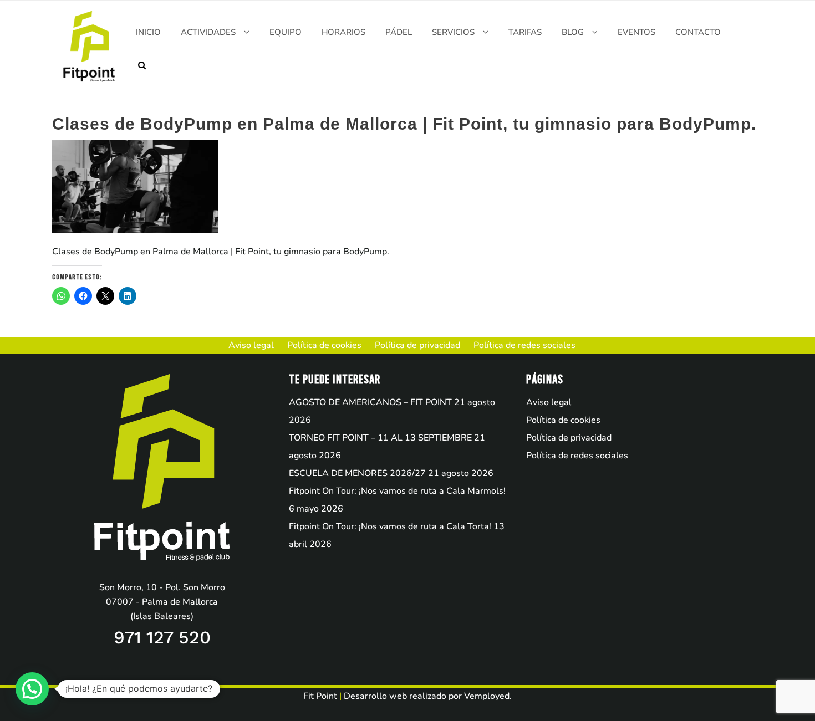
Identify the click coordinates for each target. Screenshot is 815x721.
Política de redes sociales (577, 455)
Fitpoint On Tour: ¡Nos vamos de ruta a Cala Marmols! (397, 491)
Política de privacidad (569, 438)
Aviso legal (549, 402)
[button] (32, 688)
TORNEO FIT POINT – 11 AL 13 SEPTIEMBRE (380, 438)
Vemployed (487, 696)
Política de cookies (563, 420)
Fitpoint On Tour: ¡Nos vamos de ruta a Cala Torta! (390, 526)
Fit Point (320, 696)
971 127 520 (162, 637)
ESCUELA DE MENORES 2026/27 (357, 473)
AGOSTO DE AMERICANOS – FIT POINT (370, 402)
